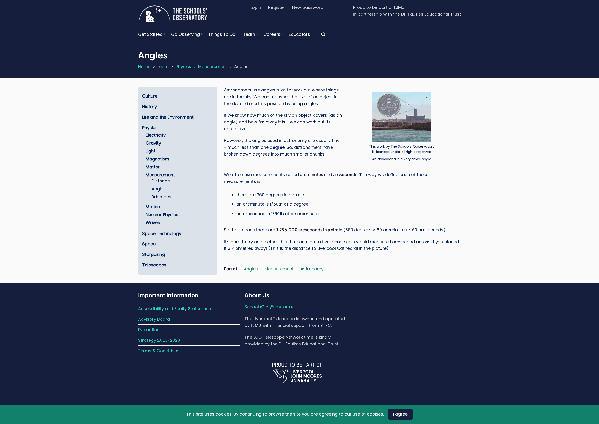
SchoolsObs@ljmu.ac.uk (269, 307)
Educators (299, 34)
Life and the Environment (168, 117)
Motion (153, 207)
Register (276, 7)
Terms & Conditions (158, 351)
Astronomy (312, 269)
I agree (400, 414)
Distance (161, 181)
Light (150, 151)
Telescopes (154, 265)
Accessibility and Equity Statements (175, 309)
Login (255, 7)
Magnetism (157, 159)
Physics (183, 66)
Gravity (153, 143)
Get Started (150, 34)
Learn (249, 34)
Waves (153, 222)
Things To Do (221, 34)
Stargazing (153, 254)
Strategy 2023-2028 (159, 340)
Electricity (156, 135)
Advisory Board (154, 319)
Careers (271, 34)
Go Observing (185, 34)
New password (307, 7)
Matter (153, 167)
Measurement (212, 66)
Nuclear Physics (162, 214)
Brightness (163, 197)
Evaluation (149, 330)
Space (149, 244)
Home (144, 66)
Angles (251, 269)
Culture (149, 96)
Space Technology (161, 233)
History (149, 106)
